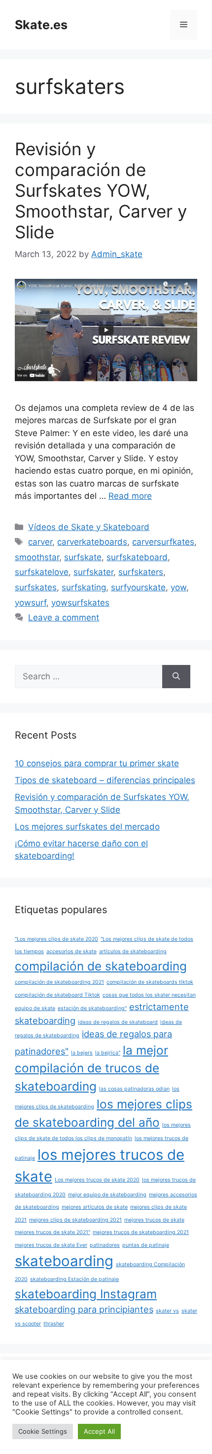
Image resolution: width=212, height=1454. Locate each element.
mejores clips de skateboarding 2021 (75, 1220)
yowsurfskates (80, 603)
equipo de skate (35, 1008)
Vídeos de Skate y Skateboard (88, 527)
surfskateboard (137, 557)
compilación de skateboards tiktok (149, 982)
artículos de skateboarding (133, 951)
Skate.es (41, 24)
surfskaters (140, 572)
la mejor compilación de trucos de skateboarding (91, 1068)
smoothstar (37, 557)
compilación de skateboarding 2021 (59, 982)
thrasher (53, 1324)
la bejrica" (107, 1053)
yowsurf (30, 603)
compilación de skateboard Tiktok (57, 995)
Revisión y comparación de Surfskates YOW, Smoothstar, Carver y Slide (101, 190)
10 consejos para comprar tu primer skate (97, 763)
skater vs (167, 1311)
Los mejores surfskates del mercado (87, 827)
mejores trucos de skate (154, 1220)
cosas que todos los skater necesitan (149, 995)
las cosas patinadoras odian (134, 1089)
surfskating (84, 587)
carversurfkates (163, 542)
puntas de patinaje (145, 1245)
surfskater (93, 572)
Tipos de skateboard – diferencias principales (105, 780)
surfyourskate (138, 587)
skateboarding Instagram (86, 1293)
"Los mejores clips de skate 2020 (56, 939)
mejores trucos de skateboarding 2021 (141, 1232)
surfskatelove (42, 572)
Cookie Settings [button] (42, 1431)
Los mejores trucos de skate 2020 (97, 1180)
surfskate (83, 557)
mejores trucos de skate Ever (51, 1245)
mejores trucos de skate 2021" (52, 1232)
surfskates (36, 587)
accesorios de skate (71, 951)
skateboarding (64, 1261)
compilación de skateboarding (101, 966)
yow (178, 587)
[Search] (176, 677)
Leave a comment (63, 617)
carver (40, 542)
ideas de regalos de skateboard (118, 1022)
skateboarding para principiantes (84, 1309)
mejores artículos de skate (95, 1207)
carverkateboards (92, 542)
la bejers (82, 1053)
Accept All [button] (99, 1431)
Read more (130, 496)
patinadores (105, 1245)
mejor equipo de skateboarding (107, 1194)
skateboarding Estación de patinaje (74, 1279)
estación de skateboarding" (92, 1008)
